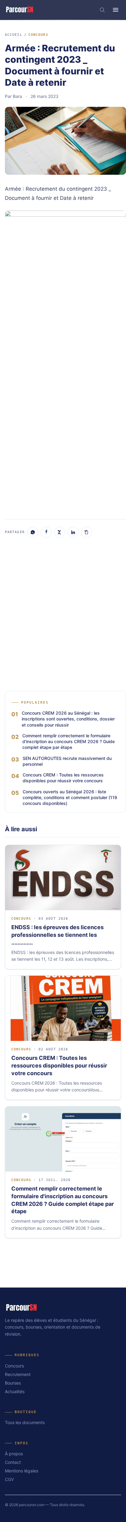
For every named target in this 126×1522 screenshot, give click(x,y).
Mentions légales (21, 1470)
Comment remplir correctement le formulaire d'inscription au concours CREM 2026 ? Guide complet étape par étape (68, 741)
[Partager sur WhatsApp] (32, 532)
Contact (13, 1462)
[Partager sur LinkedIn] (73, 532)
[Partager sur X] (59, 532)
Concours (38, 35)
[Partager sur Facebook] (46, 532)
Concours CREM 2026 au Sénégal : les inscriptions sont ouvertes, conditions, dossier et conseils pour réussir (68, 718)
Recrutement (18, 1374)
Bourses (13, 1383)
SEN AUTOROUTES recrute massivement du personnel (67, 761)
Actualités (14, 1391)
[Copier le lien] (86, 532)
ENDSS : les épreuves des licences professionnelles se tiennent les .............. (57, 935)
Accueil (13, 35)
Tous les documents (25, 1422)
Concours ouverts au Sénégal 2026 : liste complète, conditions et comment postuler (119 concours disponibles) (70, 797)
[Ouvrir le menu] (115, 9)
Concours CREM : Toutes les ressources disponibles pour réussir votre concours (63, 777)
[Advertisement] (63, 446)
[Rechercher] (102, 9)
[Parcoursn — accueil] (19, 10)
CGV (9, 1479)
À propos (14, 1453)
